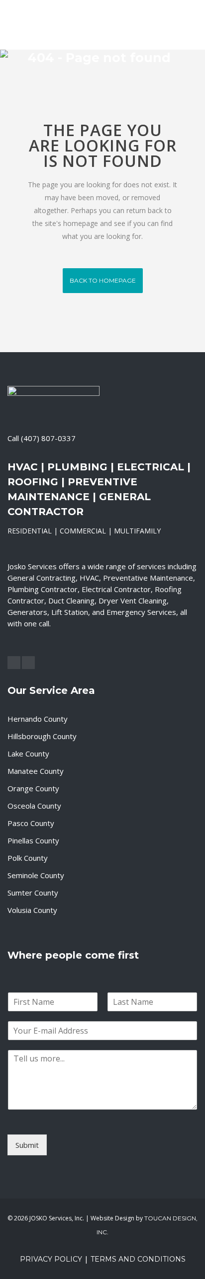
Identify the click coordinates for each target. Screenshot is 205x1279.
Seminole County (35, 875)
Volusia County (32, 910)
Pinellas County (33, 840)
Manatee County (35, 771)
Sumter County (32, 893)
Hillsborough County (42, 736)
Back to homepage (103, 280)
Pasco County (30, 823)
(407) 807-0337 (48, 438)
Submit (27, 1145)
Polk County (27, 858)
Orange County (33, 788)
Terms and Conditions (138, 1259)
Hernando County (37, 719)
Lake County (28, 753)
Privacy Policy (51, 1259)
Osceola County (34, 806)
